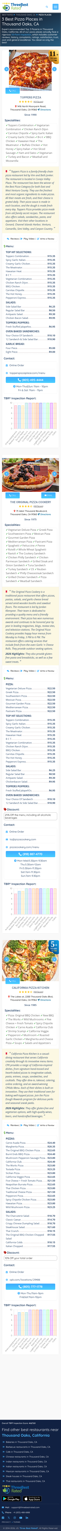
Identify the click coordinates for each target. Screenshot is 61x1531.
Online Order (16, 365)
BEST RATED (7, 15)
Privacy (6, 1522)
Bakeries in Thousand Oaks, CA (21, 1442)
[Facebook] (3, 1518)
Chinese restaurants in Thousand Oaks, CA (27, 1456)
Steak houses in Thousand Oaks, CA (23, 1476)
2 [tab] (27, 83)
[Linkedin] (27, 1518)
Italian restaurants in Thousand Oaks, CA (26, 1466)
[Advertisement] (30, 1389)
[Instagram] (15, 1518)
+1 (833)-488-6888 (21, 1512)
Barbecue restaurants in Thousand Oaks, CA (27, 1446)
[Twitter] (9, 1518)
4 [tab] (32, 83)
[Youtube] (20, 1518)
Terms (16, 1522)
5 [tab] (35, 83)
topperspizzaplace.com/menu (27, 373)
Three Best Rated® (29, 1528)
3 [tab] (30, 83)
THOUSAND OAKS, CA (25, 15)
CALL (13, 90)
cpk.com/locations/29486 (25, 1279)
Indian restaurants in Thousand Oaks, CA (26, 1461)
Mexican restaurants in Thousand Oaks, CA (27, 1471)
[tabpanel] (30, 70)
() (38, 101)
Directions (45, 109)
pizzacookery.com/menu (24, 847)
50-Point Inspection (21, 34)
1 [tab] (25, 83)
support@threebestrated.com (25, 1507)
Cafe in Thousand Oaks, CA (19, 1451)
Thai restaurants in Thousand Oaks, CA (25, 1481)
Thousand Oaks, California (26, 1435)
